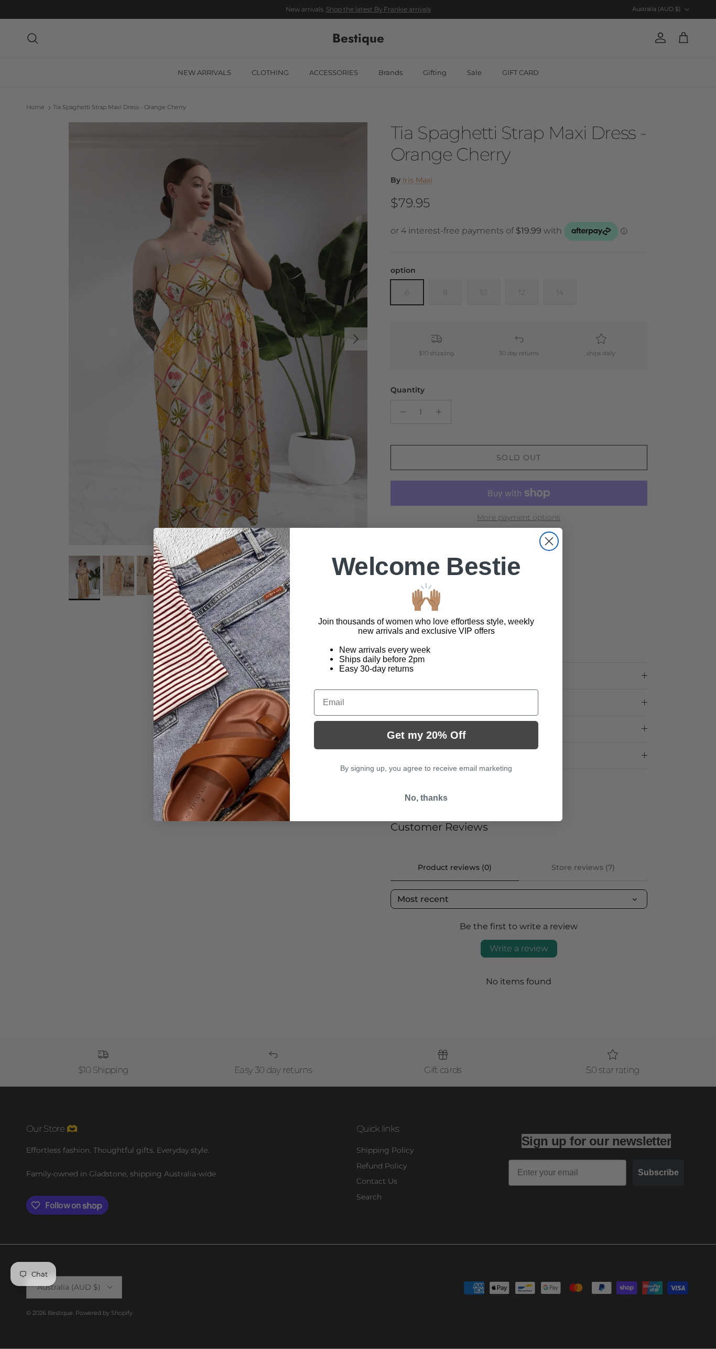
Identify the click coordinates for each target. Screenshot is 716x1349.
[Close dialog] (549, 541)
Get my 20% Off (426, 735)
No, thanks (426, 797)
